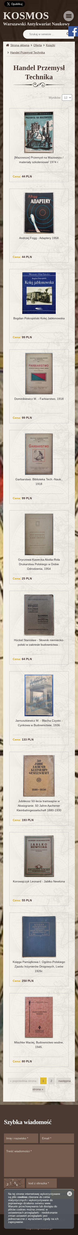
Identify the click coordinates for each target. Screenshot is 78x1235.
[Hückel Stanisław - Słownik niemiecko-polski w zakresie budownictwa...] (39, 614)
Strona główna (19, 45)
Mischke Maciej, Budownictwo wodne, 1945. (39, 1045)
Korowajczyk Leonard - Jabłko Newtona (39, 881)
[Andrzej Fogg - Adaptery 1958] (39, 212)
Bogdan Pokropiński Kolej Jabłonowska (39, 318)
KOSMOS (36, 19)
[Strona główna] (8, 45)
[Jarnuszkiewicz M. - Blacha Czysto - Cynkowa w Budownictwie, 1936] (39, 695)
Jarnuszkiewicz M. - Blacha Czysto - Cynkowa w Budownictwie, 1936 (39, 723)
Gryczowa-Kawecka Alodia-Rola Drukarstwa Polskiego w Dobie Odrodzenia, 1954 (39, 564)
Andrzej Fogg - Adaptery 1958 (39, 238)
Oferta (37, 45)
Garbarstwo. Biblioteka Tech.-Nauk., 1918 (39, 482)
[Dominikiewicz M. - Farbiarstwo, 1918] (39, 373)
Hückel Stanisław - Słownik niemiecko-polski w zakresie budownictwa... (39, 642)
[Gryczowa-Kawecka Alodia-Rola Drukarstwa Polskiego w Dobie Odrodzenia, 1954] (39, 534)
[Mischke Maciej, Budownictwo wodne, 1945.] (39, 1016)
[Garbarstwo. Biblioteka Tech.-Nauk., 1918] (39, 453)
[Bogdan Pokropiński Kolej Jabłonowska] (39, 293)
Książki (50, 45)
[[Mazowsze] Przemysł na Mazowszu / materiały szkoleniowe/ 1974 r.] (39, 132)
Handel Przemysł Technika (27, 52)
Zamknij (69, 1193)
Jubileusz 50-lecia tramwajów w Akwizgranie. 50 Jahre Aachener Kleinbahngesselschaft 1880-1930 (39, 805)
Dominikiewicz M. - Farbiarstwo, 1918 (39, 398)
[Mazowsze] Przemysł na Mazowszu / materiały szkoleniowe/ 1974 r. (38, 160)
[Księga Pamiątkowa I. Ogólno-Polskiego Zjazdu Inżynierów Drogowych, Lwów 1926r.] (39, 936)
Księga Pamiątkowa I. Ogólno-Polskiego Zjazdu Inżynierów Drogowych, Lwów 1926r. (39, 966)
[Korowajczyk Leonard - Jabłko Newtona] (39, 856)
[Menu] (68, 16)
